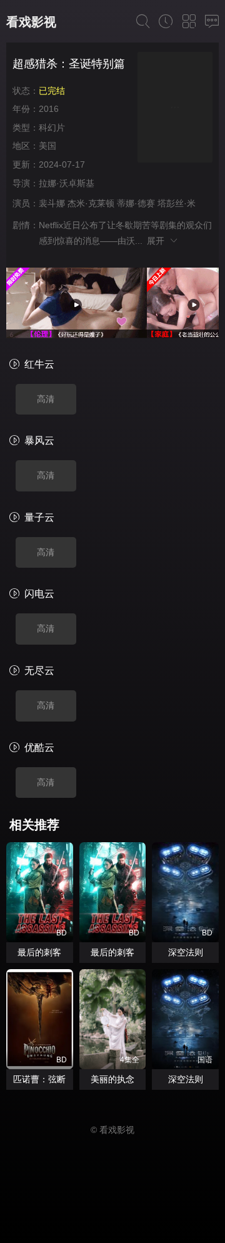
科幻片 (52, 128)
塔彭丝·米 (177, 203)
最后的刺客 (39, 952)
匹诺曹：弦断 (39, 1079)
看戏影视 (31, 22)
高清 (45, 399)
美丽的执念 (112, 1079)
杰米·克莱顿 (91, 203)
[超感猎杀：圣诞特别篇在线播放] (175, 109)
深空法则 (185, 952)
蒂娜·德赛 (136, 203)
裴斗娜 (52, 203)
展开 (158, 241)
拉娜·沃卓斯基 (66, 183)
